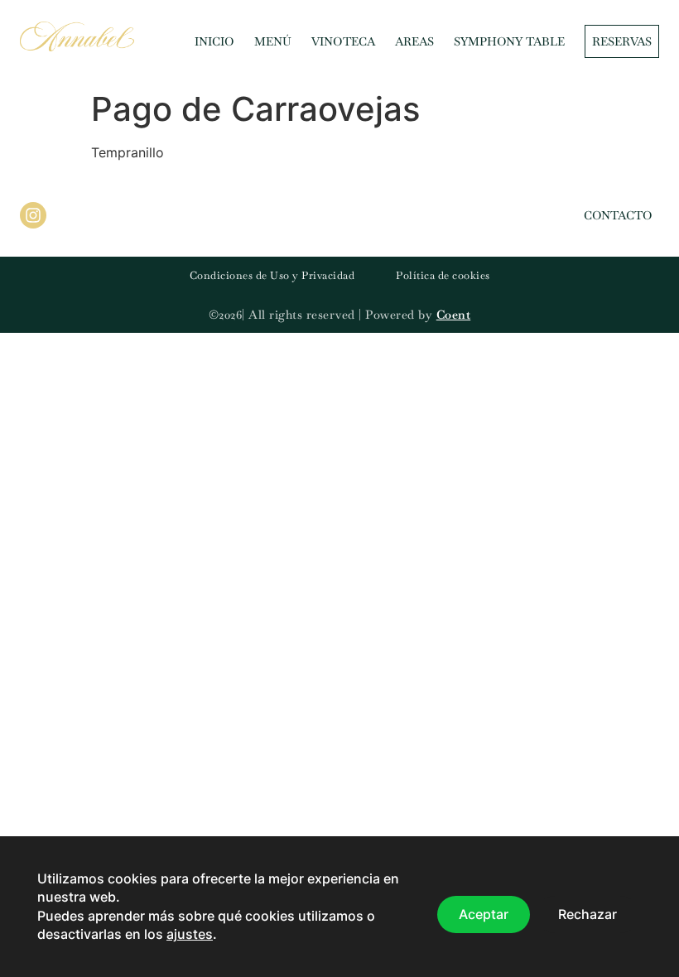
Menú (272, 41)
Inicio (214, 41)
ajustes (189, 934)
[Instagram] (33, 215)
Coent (453, 314)
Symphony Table (509, 41)
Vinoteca (343, 41)
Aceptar (483, 915)
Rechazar (587, 915)
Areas (414, 41)
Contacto (618, 215)
